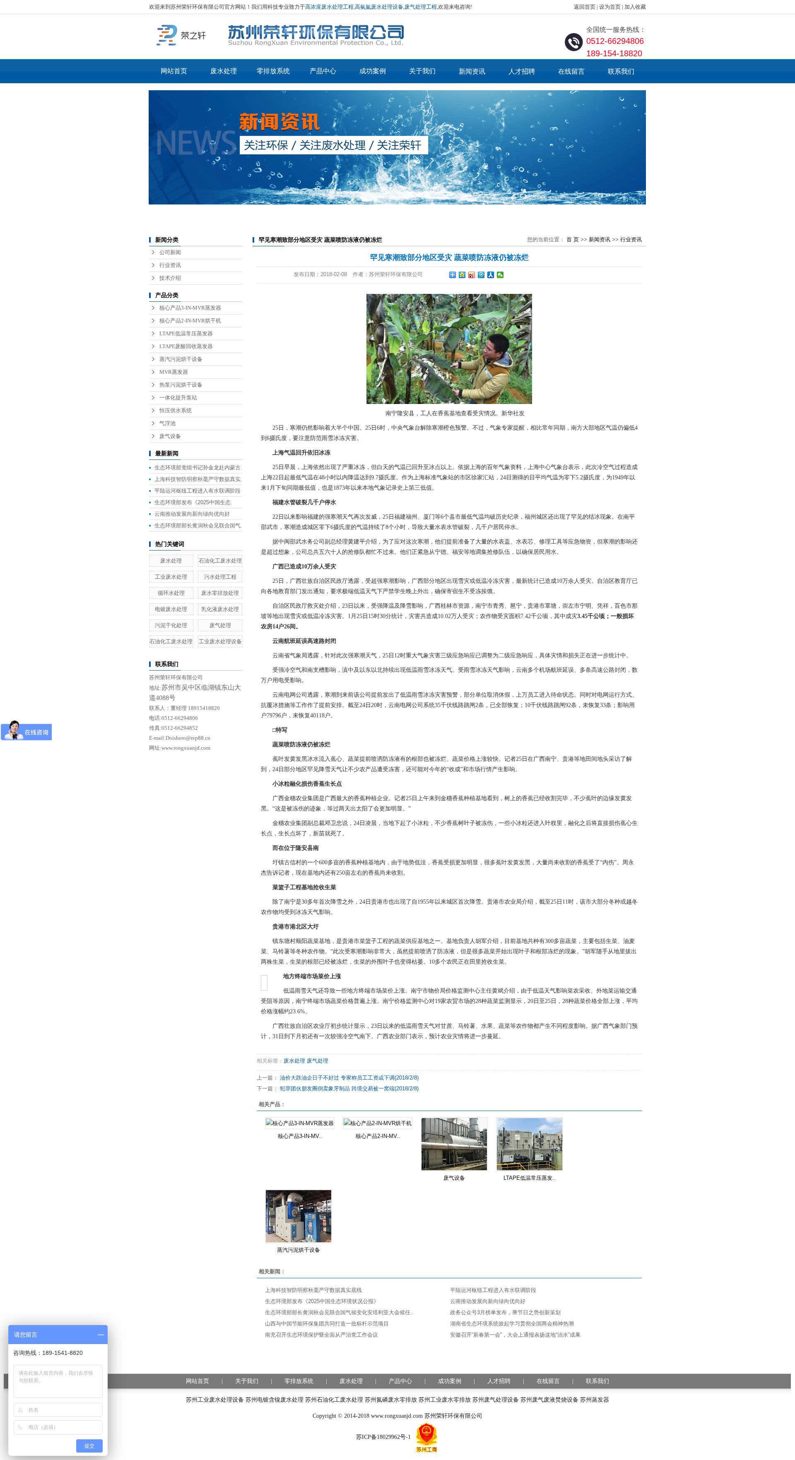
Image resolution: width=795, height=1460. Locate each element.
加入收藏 (635, 7)
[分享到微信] (500, 275)
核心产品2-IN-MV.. (378, 1136)
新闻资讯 (472, 71)
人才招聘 (521, 71)
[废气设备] (454, 1144)
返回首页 (584, 7)
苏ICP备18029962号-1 (383, 1437)
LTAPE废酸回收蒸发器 (186, 346)
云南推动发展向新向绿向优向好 (192, 514)
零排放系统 (273, 71)
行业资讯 (170, 265)
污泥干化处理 (171, 625)
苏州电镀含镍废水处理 (275, 1400)
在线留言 (571, 71)
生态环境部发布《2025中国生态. (193, 502)
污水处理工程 (220, 577)
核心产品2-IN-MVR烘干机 (190, 320)
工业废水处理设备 (220, 641)
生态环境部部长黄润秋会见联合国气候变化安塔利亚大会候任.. (339, 1312)
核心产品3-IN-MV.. (300, 1136)
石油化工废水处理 (220, 561)
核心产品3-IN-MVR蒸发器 (190, 308)
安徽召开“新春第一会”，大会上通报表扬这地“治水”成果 (515, 1335)
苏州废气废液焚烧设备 (549, 1400)
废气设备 (170, 436)
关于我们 (422, 71)
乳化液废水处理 (220, 609)
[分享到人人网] (490, 275)
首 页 (572, 239)
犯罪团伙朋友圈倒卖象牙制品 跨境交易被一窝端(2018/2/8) (349, 1088)
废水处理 (223, 71)
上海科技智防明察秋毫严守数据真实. (198, 479)
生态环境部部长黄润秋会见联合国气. (198, 525)
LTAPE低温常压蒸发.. (530, 1178)
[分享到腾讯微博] (481, 275)
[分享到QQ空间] (462, 275)
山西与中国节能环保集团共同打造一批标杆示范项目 (327, 1323)
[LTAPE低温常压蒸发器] (529, 1144)
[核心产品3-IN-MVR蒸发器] (300, 1123)
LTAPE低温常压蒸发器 (186, 333)
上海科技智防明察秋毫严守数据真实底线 (313, 1290)
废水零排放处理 (220, 593)
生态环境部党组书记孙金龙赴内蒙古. (198, 467)
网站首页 (174, 71)
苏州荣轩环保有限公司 (453, 1416)
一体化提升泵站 (178, 397)
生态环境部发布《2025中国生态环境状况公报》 (322, 1301)
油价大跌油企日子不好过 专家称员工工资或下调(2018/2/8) (349, 1078)
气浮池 (167, 423)
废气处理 (220, 625)
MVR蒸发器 (173, 372)
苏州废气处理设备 (495, 1400)
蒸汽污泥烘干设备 (180, 359)
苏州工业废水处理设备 (215, 1400)
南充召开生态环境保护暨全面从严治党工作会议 (321, 1335)
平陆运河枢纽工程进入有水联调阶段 (197, 491)
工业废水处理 (171, 577)
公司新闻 (170, 252)
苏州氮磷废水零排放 (391, 1400)
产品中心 (323, 71)
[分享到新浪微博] (471, 275)
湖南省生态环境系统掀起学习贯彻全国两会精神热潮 (512, 1323)
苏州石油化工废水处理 (334, 1400)
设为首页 (610, 7)
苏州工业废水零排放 (445, 1400)
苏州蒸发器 (594, 1400)
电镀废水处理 (171, 609)
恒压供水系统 (175, 410)
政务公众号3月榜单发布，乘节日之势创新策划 (505, 1312)
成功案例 (372, 71)
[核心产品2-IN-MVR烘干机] (377, 1123)
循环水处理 (171, 593)
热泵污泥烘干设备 (180, 385)
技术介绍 (170, 278)
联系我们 (621, 71)
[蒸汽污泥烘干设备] (298, 1216)
